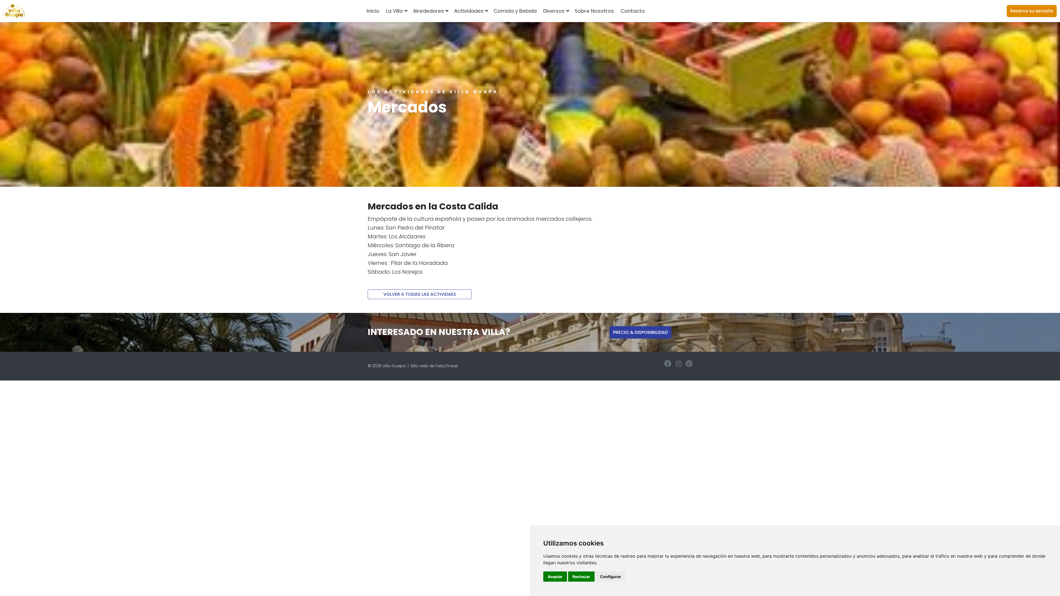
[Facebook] (667, 364)
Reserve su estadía (1031, 11)
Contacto (633, 10)
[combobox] (657, 11)
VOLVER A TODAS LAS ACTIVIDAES (419, 294)
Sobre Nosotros (594, 10)
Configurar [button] (610, 576)
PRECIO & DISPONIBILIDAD (640, 332)
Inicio (373, 10)
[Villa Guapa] (14, 11)
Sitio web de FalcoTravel (434, 366)
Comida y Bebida (515, 10)
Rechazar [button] (581, 576)
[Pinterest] (689, 364)
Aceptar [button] (555, 576)
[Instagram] (678, 364)
